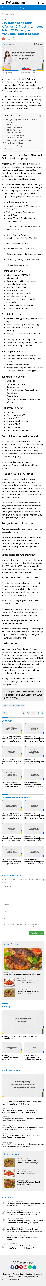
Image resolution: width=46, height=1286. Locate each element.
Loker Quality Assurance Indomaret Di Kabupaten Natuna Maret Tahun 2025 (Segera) (11, 739)
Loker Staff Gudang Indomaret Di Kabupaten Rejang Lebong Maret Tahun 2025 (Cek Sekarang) (34, 761)
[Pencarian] (43, 3)
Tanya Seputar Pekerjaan (15, 146)
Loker (4, 19)
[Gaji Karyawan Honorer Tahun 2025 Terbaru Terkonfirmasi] (23, 1022)
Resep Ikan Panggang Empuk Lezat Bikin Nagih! (22, 974)
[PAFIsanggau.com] (16, 3)
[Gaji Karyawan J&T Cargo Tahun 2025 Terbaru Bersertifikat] (34, 1047)
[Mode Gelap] (39, 3)
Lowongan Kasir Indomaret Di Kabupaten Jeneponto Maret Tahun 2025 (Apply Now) (11, 761)
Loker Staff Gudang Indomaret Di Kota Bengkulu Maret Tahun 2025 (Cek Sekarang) (24, 1230)
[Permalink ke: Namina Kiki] (4, 38)
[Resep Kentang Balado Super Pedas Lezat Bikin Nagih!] (9, 982)
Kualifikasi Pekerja (15, 127)
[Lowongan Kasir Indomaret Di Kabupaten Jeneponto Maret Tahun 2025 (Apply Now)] (12, 751)
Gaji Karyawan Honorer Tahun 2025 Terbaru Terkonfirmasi (19, 1038)
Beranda (6, 1274)
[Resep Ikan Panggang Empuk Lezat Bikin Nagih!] (23, 959)
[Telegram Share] (38, 713)
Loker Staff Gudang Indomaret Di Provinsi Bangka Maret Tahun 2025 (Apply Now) (23, 1213)
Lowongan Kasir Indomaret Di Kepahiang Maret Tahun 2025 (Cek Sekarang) (23, 1247)
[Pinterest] (21, 1267)
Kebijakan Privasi (31, 1277)
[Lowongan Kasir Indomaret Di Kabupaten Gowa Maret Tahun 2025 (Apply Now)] (34, 774)
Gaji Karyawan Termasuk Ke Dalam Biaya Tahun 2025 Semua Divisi (10, 1058)
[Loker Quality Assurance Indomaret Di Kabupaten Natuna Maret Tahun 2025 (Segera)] (12, 728)
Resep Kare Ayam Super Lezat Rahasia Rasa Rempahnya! (29, 992)
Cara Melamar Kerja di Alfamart (19, 140)
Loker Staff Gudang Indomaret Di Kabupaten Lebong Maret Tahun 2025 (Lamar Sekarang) (11, 784)
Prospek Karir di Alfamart (15, 143)
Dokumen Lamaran (15, 138)
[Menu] (3, 3)
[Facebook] (12, 1267)
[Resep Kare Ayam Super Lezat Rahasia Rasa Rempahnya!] (9, 992)
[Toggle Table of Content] (39, 116)
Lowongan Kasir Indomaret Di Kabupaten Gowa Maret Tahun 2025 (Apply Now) (34, 784)
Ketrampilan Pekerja (15, 133)
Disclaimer (38, 1274)
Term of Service (15, 1277)
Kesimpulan (9, 149)
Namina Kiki (10, 38)
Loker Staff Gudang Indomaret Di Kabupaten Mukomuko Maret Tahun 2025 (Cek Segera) (34, 739)
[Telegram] (34, 1267)
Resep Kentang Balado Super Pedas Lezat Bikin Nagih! (28, 981)
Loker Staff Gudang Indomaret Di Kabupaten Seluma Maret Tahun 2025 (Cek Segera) (25, 1222)
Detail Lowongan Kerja (16, 125)
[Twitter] (17, 1267)
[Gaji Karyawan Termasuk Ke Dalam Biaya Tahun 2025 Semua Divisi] (12, 1047)
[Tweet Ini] (28, 713)
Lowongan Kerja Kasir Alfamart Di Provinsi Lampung (21, 120)
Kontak (29, 1274)
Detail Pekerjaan (14, 130)
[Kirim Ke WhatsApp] (42, 713)
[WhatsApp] (30, 1267)
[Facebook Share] (23, 713)
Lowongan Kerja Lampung (13, 705)
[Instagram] (25, 1267)
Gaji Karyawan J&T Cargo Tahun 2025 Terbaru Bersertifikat (32, 1058)
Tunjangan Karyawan (16, 135)
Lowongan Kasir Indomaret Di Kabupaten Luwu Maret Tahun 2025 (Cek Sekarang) (25, 1205)
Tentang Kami (18, 1274)
